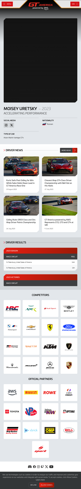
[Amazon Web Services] (12, 392)
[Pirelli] (31, 392)
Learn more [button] (40, 479)
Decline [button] (33, 485)
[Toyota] (12, 411)
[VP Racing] (31, 411)
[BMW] (12, 327)
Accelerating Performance (25, 113)
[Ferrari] (50, 327)
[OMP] (50, 430)
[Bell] (69, 430)
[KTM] (50, 346)
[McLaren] (31, 365)
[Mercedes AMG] (50, 365)
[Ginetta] (31, 346)
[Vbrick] (31, 430)
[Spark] (40, 449)
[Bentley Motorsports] (69, 308)
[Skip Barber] (12, 430)
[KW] (50, 411)
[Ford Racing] (69, 327)
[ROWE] (50, 392)
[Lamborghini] (69, 346)
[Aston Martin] (31, 308)
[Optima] (69, 411)
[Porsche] (69, 365)
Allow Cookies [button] (46, 485)
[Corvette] (31, 327)
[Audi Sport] (50, 308)
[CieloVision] (69, 392)
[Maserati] (12, 365)
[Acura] (12, 308)
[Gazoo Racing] (12, 346)
